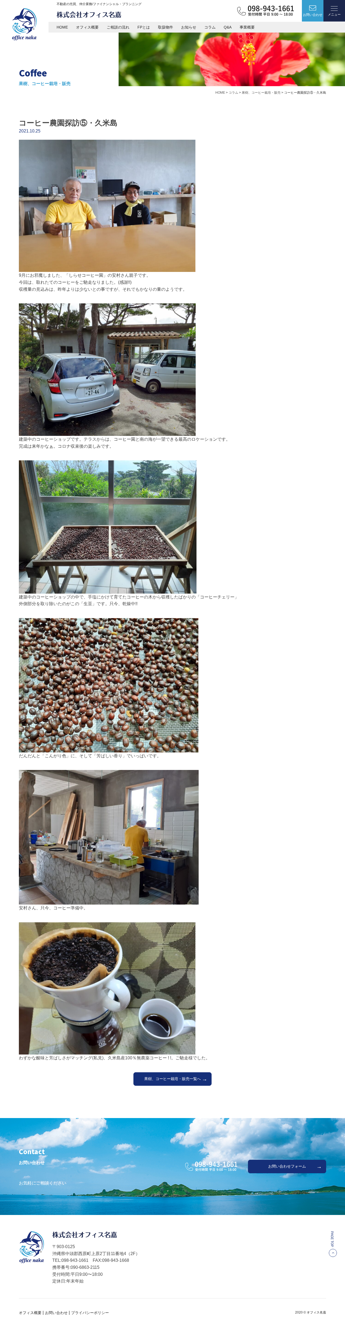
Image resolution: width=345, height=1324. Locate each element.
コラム (210, 27)
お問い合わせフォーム (287, 1166)
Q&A (228, 27)
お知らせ (188, 27)
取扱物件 (165, 27)
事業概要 (247, 27)
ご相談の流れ (118, 27)
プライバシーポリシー (90, 1313)
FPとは (143, 27)
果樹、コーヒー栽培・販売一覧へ (172, 1079)
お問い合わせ (56, 1313)
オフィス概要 (87, 27)
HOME (62, 27)
